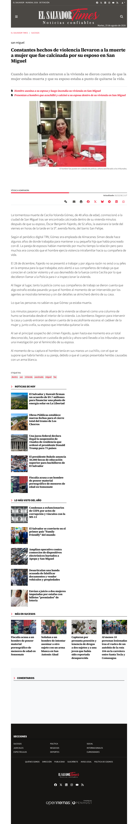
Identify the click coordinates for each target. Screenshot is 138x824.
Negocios (54, 748)
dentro (15, 377)
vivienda (28, 377)
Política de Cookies (103, 761)
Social (90, 743)
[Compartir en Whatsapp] (123, 201)
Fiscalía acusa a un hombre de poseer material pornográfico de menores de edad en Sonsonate (47, 482)
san (21, 377)
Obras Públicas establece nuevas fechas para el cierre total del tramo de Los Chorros (46, 419)
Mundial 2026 (32, 2)
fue (55, 377)
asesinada (38, 377)
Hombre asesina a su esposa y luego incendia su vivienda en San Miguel (57, 91)
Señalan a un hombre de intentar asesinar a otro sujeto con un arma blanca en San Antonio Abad (53, 646)
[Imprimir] (81, 201)
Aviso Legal (86, 761)
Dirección (47, 761)
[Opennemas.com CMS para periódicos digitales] (69, 806)
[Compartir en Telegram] (109, 201)
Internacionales (95, 748)
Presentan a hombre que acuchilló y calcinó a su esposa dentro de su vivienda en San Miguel (70, 95)
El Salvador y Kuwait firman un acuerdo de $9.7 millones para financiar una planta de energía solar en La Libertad (47, 398)
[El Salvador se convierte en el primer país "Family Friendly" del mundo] (19, 535)
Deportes (54, 752)
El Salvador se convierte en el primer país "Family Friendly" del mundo (47, 532)
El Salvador (18, 2)
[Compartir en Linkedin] (116, 201)
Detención (44, 2)
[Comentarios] (66, 201)
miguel (48, 377)
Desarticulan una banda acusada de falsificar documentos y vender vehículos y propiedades (44, 575)
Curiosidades (93, 752)
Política (54, 743)
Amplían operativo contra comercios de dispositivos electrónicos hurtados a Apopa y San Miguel (45, 554)
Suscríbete (72, 761)
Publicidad (59, 761)
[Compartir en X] (95, 201)
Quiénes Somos (32, 761)
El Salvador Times (19, 32)
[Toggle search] (122, 16)
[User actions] (123, 3)
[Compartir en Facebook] (88, 201)
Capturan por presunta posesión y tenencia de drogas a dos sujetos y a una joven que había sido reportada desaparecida (84, 648)
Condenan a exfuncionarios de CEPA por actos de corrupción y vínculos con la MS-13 (47, 512)
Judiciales (18, 748)
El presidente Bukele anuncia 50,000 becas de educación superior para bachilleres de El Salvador (47, 461)
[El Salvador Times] (69, 16)
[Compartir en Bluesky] (102, 201)
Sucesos (35, 32)
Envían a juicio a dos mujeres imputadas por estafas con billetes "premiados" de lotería (47, 595)
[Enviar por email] (74, 201)
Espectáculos (20, 752)
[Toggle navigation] (16, 16)
